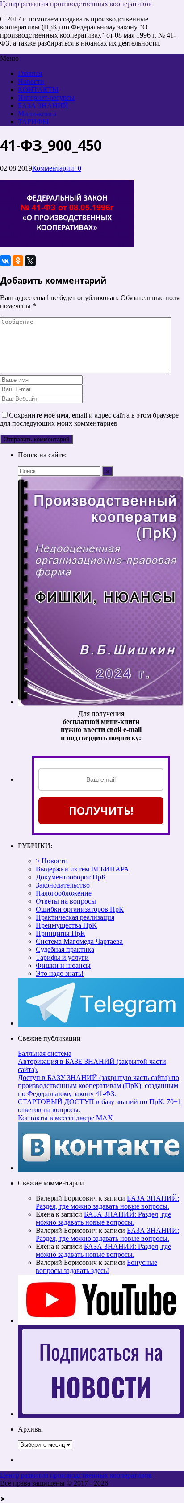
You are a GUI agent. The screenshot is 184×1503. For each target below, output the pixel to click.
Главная (30, 73)
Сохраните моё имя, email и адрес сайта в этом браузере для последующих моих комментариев (89, 419)
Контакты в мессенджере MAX (65, 1118)
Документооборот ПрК (71, 877)
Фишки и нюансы (63, 965)
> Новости (52, 861)
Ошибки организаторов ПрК (80, 909)
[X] (30, 260)
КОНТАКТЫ (38, 89)
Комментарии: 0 (56, 168)
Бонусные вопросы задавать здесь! (96, 1266)
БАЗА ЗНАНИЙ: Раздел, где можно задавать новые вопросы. (107, 1202)
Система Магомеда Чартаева (79, 941)
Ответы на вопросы (66, 901)
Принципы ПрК (60, 933)
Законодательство (63, 885)
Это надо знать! (60, 973)
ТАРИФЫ (33, 122)
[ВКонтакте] (5, 260)
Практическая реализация (75, 917)
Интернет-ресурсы (46, 97)
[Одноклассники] (18, 260)
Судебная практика (65, 949)
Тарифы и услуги (62, 957)
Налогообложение (64, 893)
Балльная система (44, 1053)
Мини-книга (37, 113)
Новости (31, 81)
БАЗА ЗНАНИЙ (43, 105)
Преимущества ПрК (66, 925)
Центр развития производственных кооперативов (76, 4)
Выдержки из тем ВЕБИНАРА (82, 869)
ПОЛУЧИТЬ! (101, 810)
